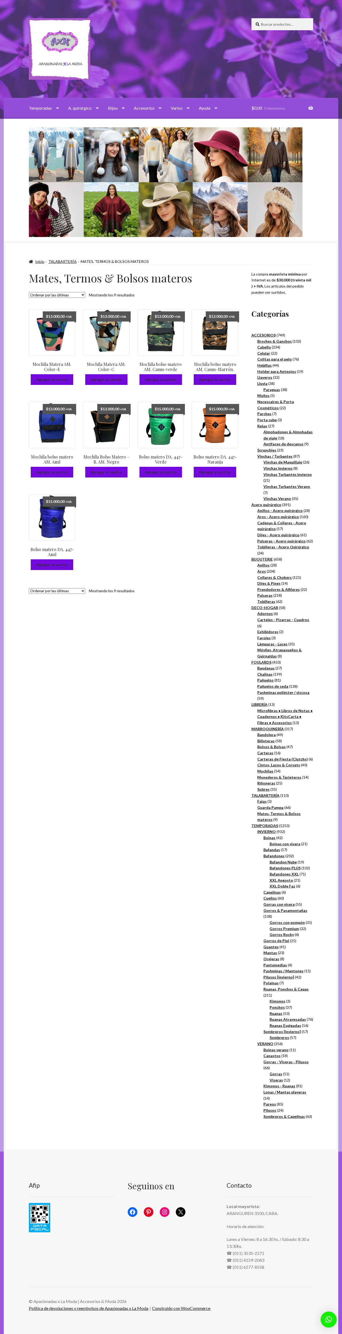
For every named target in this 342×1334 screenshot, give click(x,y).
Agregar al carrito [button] (52, 379)
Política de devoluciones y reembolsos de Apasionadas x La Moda (88, 1308)
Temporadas (40, 107)
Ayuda (204, 107)
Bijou (113, 107)
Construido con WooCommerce (181, 1308)
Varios (176, 107)
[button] (329, 1320)
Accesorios (144, 107)
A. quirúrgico (80, 107)
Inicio (39, 261)
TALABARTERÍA (62, 261)
